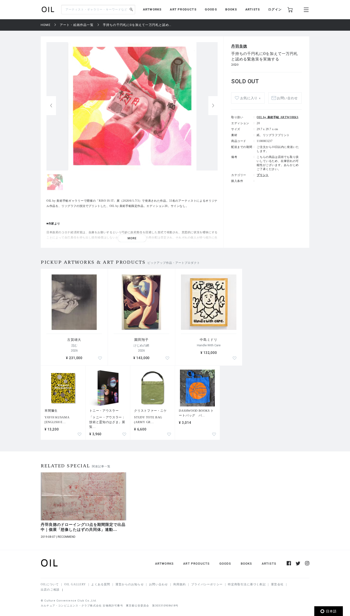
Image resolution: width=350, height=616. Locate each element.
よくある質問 (100, 584)
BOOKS (231, 9)
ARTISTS (252, 9)
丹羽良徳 (239, 46)
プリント (263, 175)
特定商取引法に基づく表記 (246, 584)
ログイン (275, 9)
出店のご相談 (50, 589)
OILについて (50, 584)
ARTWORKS (152, 9)
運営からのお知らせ (129, 584)
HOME (45, 25)
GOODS (211, 9)
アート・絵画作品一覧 (77, 25)
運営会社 (277, 584)
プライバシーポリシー (207, 584)
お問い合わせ (158, 584)
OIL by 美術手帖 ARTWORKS (277, 117)
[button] (213, 105)
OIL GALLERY (75, 584)
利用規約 (179, 584)
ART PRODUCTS (183, 9)
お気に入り (250, 98)
